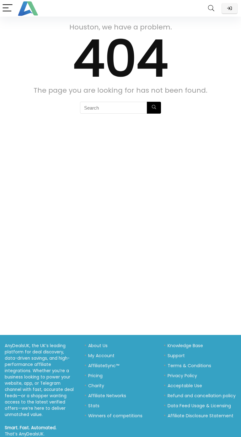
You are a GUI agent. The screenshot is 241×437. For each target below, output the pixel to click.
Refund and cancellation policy (202, 396)
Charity (96, 386)
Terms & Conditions (189, 365)
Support (176, 355)
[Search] (211, 8)
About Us (98, 345)
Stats (93, 406)
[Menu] (7, 8)
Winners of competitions (115, 416)
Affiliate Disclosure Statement (200, 416)
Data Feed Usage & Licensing (199, 406)
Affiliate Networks (107, 396)
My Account (101, 355)
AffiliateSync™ (103, 365)
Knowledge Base (185, 345)
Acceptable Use (185, 386)
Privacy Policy (182, 376)
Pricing (95, 376)
